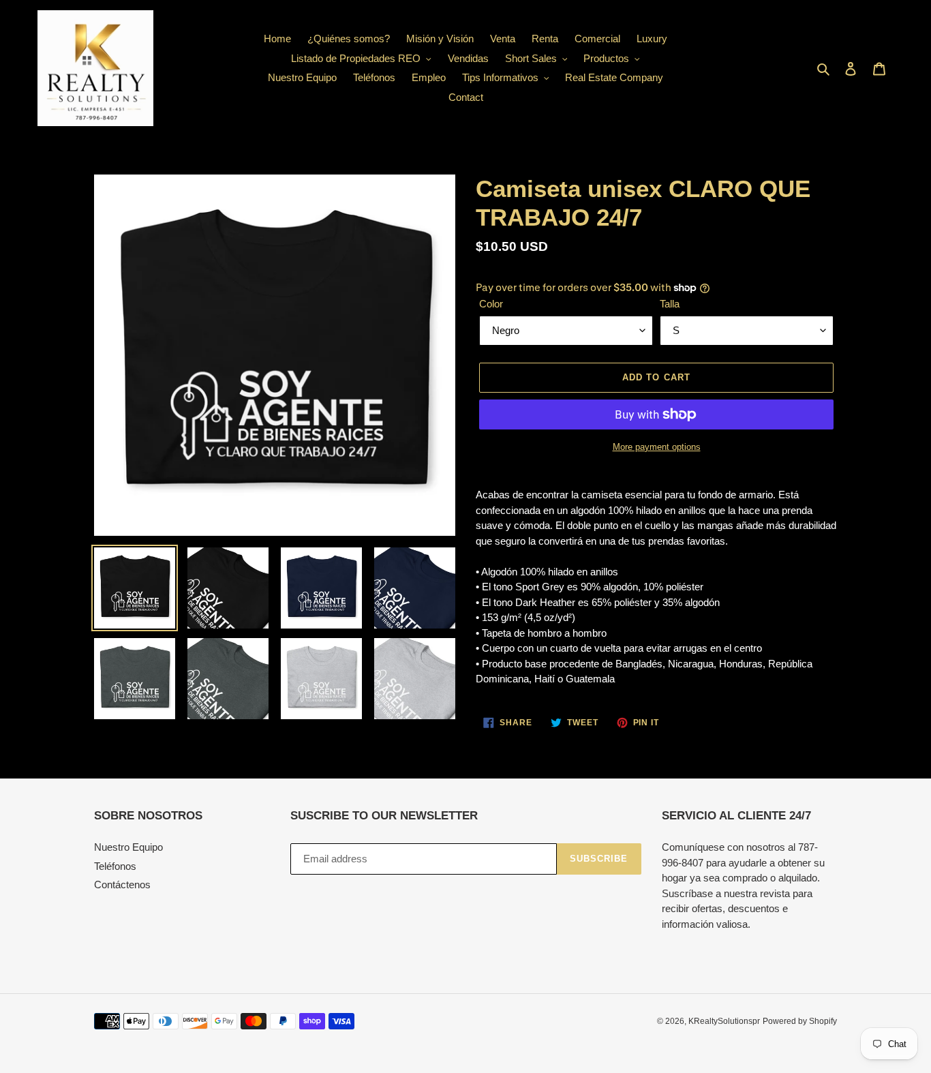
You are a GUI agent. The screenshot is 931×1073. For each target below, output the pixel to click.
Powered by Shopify (800, 1021)
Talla (670, 303)
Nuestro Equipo (128, 847)
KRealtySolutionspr (724, 1021)
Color (491, 303)
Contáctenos (122, 884)
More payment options (657, 447)
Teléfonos (115, 866)
